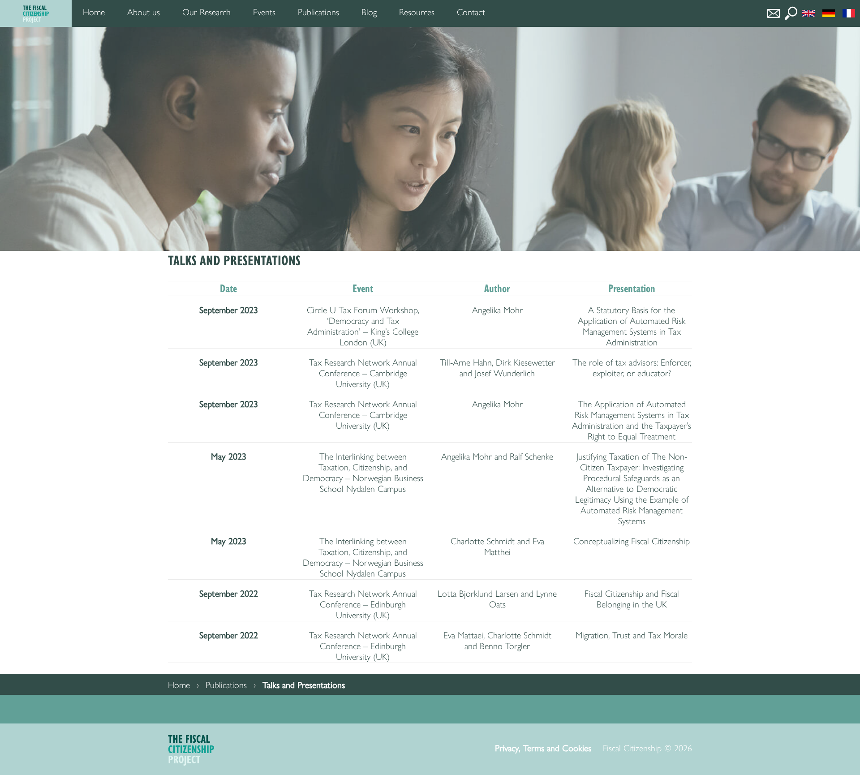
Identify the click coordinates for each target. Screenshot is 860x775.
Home (94, 12)
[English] (811, 12)
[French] (851, 12)
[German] (831, 12)
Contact (471, 12)
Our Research (206, 12)
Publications (318, 12)
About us (143, 12)
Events (264, 12)
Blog (369, 12)
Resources (416, 12)
